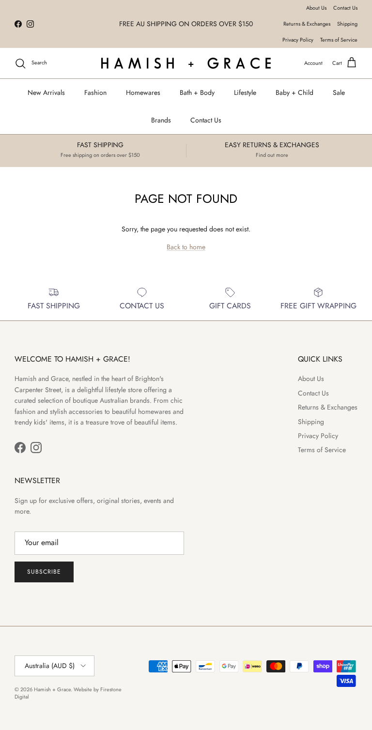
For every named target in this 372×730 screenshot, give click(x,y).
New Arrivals (46, 92)
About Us (316, 8)
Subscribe (44, 571)
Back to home (186, 247)
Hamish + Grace (52, 689)
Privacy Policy (297, 40)
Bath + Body (197, 92)
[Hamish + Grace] (186, 63)
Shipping (347, 24)
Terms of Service (338, 40)
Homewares (143, 92)
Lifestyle (245, 92)
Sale (339, 92)
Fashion (95, 92)
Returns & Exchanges (306, 24)
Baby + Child (294, 92)
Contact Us (345, 8)
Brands (161, 120)
